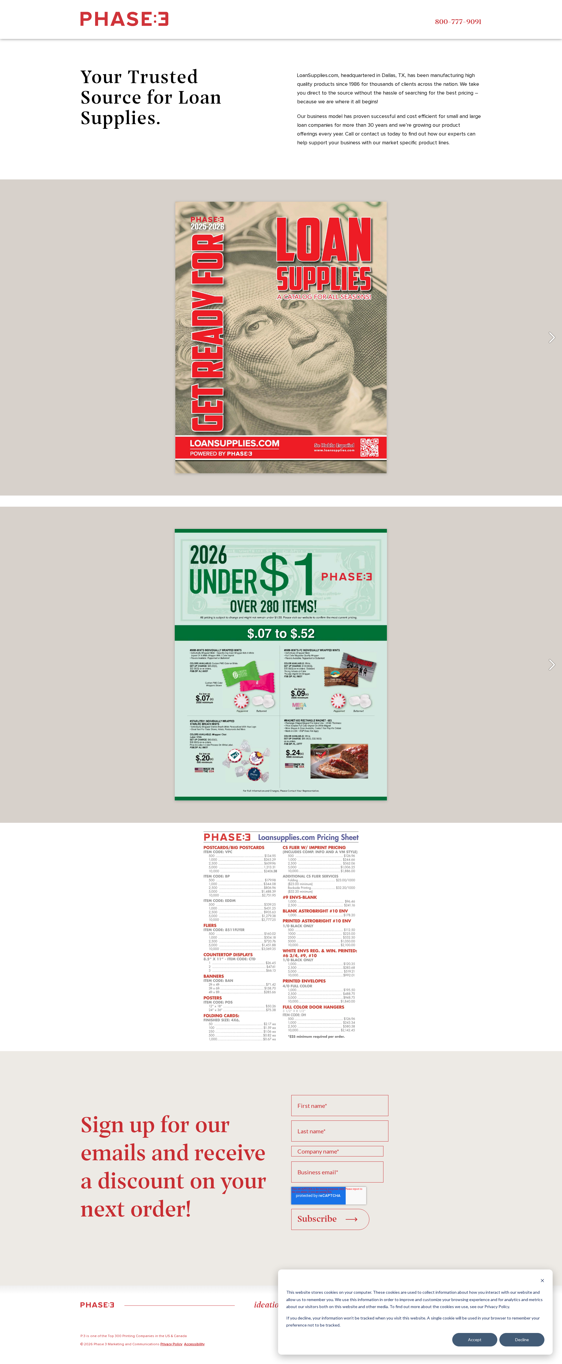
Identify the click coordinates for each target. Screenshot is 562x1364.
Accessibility (194, 1344)
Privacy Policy (171, 1344)
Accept (475, 1339)
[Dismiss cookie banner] (542, 1281)
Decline (522, 1339)
